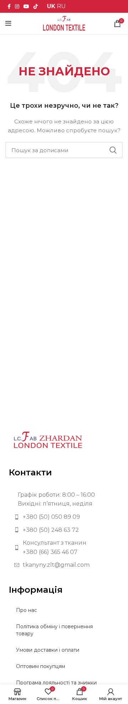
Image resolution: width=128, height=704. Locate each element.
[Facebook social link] (9, 6)
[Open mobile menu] (8, 23)
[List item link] (64, 517)
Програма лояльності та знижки (56, 682)
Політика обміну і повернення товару (54, 630)
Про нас (26, 610)
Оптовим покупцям (40, 666)
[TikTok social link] (35, 6)
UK (51, 6)
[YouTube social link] (26, 6)
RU (61, 6)
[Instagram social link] (17, 6)
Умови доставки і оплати (47, 650)
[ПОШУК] (113, 150)
